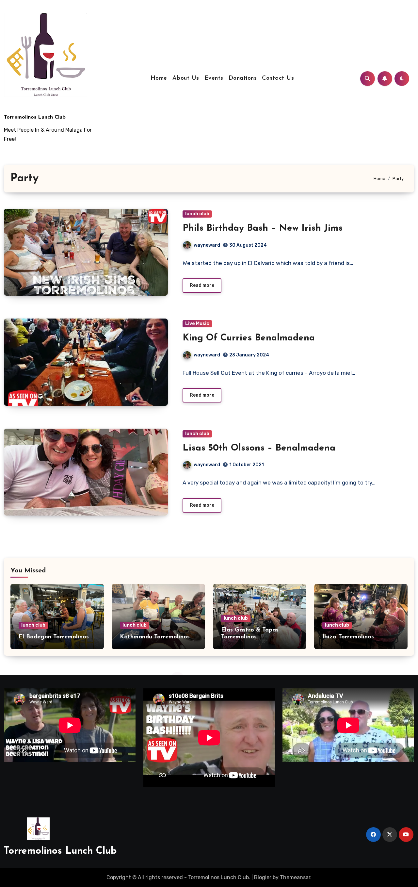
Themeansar (295, 877)
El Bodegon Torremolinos (54, 637)
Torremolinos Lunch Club (35, 117)
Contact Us (278, 78)
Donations (243, 78)
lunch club (197, 214)
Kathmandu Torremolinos (155, 637)
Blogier (262, 877)
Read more (202, 285)
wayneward (207, 245)
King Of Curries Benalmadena (249, 338)
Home (159, 78)
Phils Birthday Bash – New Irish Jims (263, 228)
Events (213, 78)
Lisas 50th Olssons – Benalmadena (259, 448)
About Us (185, 78)
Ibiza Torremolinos (348, 637)
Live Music (197, 323)
